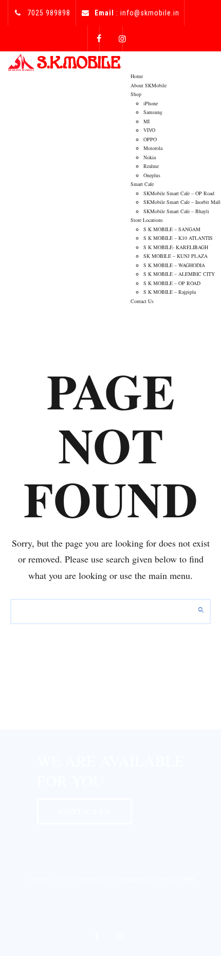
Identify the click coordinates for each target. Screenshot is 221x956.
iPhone (150, 103)
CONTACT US (84, 811)
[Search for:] (110, 611)
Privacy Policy (135, 879)
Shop (136, 94)
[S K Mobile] (64, 61)
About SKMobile (149, 85)
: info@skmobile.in (137, 13)
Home (137, 76)
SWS (188, 879)
